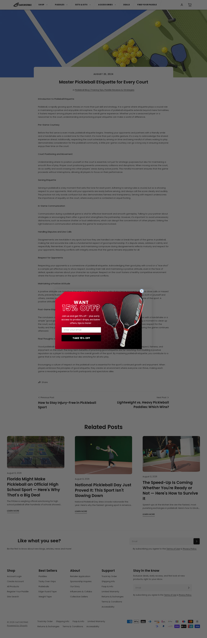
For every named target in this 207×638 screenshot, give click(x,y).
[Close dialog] (141, 291)
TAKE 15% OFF (81, 338)
